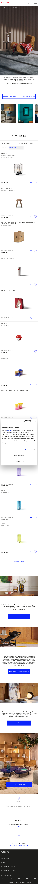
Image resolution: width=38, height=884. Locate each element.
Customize (18, 461)
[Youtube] (27, 879)
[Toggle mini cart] (31, 2)
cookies (9, 430)
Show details (28, 450)
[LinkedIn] (35, 879)
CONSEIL (19, 801)
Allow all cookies (19, 455)
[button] (35, 2)
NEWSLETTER (19, 839)
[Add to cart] (31, 183)
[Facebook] (11, 879)
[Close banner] (35, 421)
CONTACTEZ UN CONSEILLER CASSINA (19, 808)
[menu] (35, 2)
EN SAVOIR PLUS (19, 561)
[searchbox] (28, 3)
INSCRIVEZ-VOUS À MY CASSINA (19, 845)
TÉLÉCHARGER (19, 826)
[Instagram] (3, 879)
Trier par (3, 148)
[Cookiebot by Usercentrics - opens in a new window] (23, 421)
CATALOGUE (19, 820)
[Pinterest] (19, 879)
